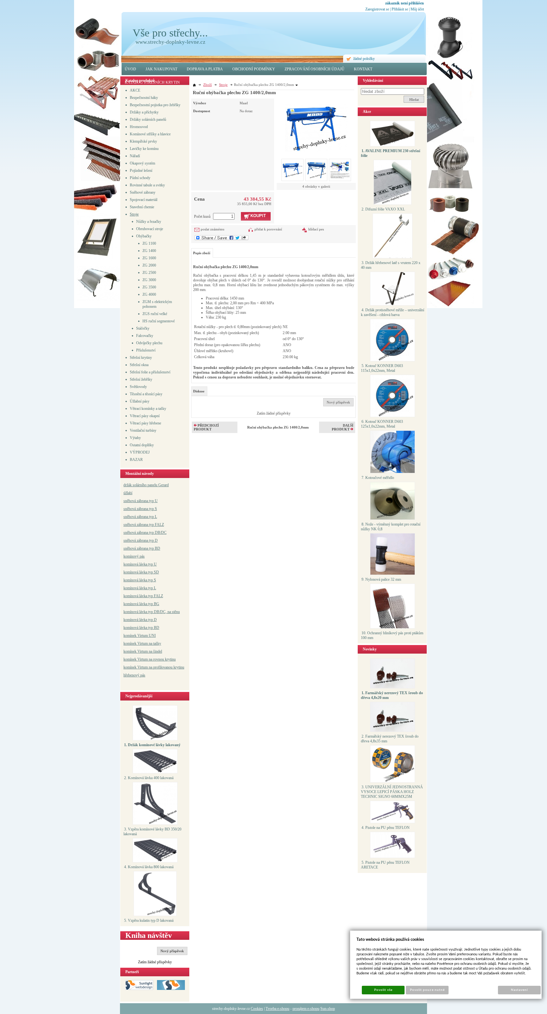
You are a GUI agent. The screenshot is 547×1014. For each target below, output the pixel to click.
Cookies (257, 1008)
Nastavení (519, 989)
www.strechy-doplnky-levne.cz (170, 42)
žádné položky (364, 58)
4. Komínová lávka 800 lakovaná (148, 867)
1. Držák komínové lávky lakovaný (152, 745)
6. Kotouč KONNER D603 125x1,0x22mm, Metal (382, 424)
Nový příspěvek (172, 951)
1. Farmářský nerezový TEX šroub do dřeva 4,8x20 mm (392, 695)
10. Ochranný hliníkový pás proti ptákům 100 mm (392, 635)
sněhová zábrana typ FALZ (143, 524)
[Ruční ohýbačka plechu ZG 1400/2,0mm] (316, 125)
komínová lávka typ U (140, 564)
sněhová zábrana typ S (140, 509)
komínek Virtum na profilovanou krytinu (153, 667)
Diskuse (198, 391)
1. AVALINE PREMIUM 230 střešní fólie (390, 153)
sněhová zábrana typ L (140, 516)
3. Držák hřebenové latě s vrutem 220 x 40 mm (390, 265)
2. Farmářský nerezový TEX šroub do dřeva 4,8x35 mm (389, 738)
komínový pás (134, 556)
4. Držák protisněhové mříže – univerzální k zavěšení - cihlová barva (392, 312)
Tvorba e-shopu (277, 1008)
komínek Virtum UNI (139, 635)
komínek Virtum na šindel (142, 651)
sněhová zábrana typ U (140, 501)
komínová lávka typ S (139, 580)
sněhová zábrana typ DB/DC (145, 532)
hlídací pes (316, 229)
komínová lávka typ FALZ (143, 596)
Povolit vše (383, 989)
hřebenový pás (134, 675)
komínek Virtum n (137, 659)
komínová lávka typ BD (141, 627)
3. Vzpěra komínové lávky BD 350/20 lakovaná (152, 831)
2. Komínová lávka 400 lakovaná (148, 778)
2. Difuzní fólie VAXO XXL (383, 209)
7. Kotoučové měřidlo (378, 477)
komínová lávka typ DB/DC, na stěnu (151, 612)
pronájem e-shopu (305, 1008)
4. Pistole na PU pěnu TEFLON (386, 827)
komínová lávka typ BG (141, 604)
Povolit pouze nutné (427, 989)
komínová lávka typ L (139, 588)
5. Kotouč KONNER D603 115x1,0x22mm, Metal (382, 368)
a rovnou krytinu (163, 659)
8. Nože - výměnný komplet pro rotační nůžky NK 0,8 (390, 526)
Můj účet (417, 9)
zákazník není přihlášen (404, 3)
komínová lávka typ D (140, 619)
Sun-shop (327, 1008)
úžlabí (127, 493)
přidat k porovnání (268, 229)
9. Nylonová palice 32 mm (381, 579)
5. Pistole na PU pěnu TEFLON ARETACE (385, 864)
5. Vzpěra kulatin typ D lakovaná (148, 920)
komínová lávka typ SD (141, 572)
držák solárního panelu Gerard (146, 485)
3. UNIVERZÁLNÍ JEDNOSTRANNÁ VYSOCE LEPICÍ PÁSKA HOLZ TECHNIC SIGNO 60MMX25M (392, 792)
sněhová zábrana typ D (140, 540)
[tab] (199, 391)
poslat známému (212, 229)
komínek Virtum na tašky (142, 643)
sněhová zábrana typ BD (141, 548)
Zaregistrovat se (377, 9)
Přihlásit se (400, 9)
